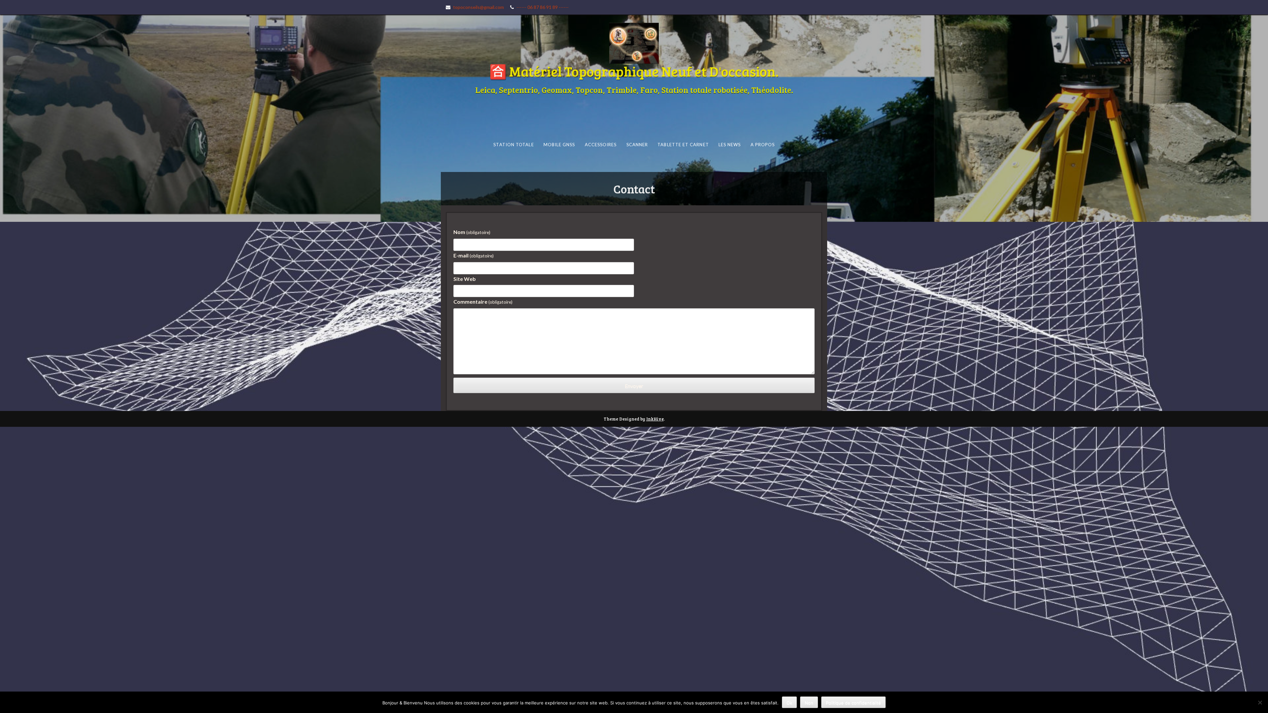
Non (809, 702)
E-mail (473, 255)
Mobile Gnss (559, 144)
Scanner (637, 144)
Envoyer (634, 386)
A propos (762, 144)
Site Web (464, 279)
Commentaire (482, 301)
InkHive (655, 419)
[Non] (1259, 702)
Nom (471, 232)
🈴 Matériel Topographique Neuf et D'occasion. (634, 71)
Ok (789, 702)
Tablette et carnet (683, 144)
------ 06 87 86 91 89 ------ (542, 7)
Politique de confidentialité (853, 702)
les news (729, 144)
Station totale (513, 144)
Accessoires (600, 144)
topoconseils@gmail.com (478, 7)
